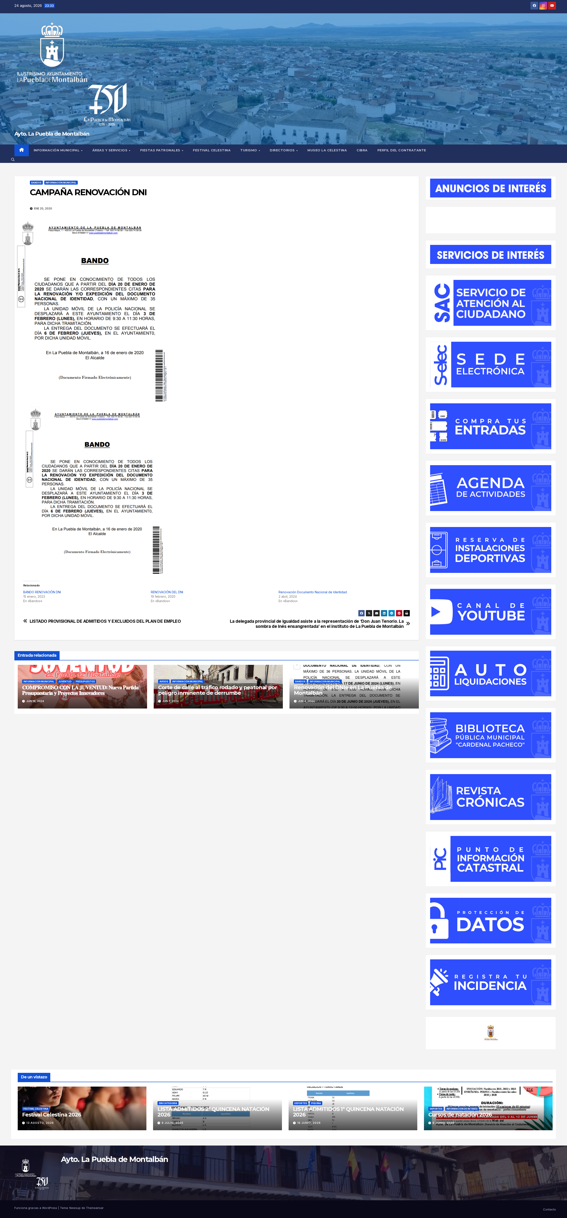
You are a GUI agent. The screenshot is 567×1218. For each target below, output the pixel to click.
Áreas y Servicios (110, 150)
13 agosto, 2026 (40, 1122)
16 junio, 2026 (309, 1122)
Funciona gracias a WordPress (36, 1208)
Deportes (300, 1103)
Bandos (36, 182)
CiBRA (362, 150)
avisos (163, 681)
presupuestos (85, 681)
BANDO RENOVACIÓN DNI (42, 592)
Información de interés (462, 1108)
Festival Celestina (212, 150)
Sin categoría (168, 1103)
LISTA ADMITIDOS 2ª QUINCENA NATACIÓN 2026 (213, 1112)
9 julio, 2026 (172, 1122)
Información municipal (57, 150)
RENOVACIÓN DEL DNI (167, 592)
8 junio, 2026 (444, 1122)
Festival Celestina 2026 (51, 1114)
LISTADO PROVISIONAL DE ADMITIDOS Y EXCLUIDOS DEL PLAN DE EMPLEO (105, 621)
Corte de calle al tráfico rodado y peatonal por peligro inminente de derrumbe (217, 690)
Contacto (549, 1209)
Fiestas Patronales (160, 150)
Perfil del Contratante (401, 150)
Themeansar (95, 1208)
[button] (13, 159)
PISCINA (316, 1103)
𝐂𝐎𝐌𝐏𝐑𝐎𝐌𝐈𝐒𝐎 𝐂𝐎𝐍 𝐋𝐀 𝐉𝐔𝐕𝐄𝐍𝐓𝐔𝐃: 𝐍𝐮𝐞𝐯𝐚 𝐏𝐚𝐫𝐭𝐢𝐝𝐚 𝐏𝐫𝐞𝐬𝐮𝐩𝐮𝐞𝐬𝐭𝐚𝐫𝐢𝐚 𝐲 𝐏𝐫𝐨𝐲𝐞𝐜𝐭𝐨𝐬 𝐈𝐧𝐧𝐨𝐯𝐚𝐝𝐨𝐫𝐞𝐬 (80, 690)
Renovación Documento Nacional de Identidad (313, 592)
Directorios (283, 150)
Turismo (249, 150)
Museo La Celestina (327, 150)
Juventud (65, 681)
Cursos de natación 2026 (460, 1114)
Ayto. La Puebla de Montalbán (51, 134)
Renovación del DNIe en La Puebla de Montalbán (343, 690)
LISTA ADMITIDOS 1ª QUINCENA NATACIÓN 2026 (348, 1112)
